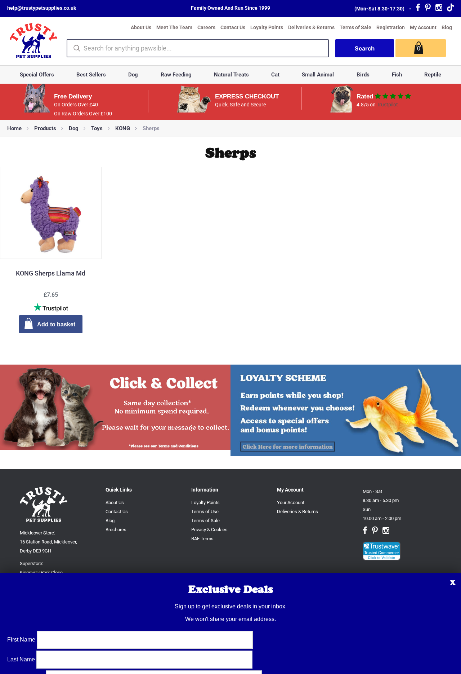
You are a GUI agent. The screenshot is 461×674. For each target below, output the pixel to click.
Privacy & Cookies (209, 529)
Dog (133, 74)
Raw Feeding (176, 74)
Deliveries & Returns (311, 27)
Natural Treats (231, 74)
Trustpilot (387, 104)
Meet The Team (174, 27)
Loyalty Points (266, 27)
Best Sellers (91, 74)
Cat (275, 74)
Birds (363, 74)
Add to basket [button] (56, 324)
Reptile (432, 74)
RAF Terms (202, 538)
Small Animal (318, 74)
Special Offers (37, 74)
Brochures (116, 529)
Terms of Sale (355, 27)
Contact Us (232, 27)
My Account (423, 27)
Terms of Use (205, 511)
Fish (397, 74)
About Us (141, 27)
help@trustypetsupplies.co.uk (41, 8)
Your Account (290, 502)
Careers (206, 27)
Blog (447, 27)
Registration (390, 27)
